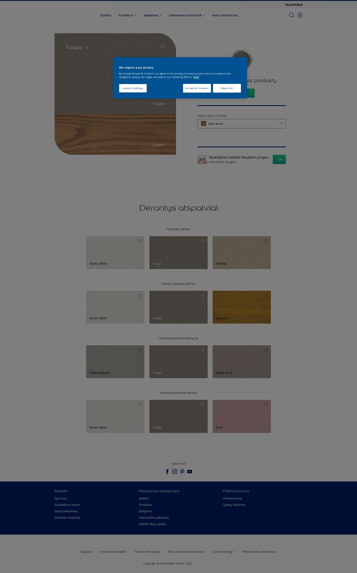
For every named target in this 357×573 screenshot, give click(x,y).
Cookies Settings (133, 88)
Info (196, 77)
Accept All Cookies (197, 88)
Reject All (227, 88)
